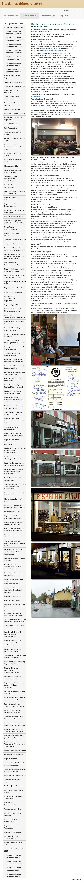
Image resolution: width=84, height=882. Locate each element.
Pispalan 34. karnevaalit (12, 832)
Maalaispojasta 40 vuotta (13, 786)
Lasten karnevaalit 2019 (12, 292)
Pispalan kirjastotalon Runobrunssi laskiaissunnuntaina (11, 670)
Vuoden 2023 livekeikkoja (13, 82)
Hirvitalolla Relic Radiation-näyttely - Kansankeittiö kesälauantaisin (13, 552)
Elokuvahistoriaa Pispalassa (14, 113)
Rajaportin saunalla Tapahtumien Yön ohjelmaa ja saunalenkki (14, 744)
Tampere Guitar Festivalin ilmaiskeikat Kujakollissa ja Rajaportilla (13, 590)
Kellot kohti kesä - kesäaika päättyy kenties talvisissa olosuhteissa (13, 471)
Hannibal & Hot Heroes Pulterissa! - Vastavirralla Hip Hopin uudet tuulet (14, 256)
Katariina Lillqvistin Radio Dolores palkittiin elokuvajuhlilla (13, 634)
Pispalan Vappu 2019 (11, 305)
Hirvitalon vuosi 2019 (11, 166)
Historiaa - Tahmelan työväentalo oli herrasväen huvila (13, 147)
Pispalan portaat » (71, 11)
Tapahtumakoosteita (29, 16)
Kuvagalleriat (63, 16)
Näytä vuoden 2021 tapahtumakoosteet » (14, 58)
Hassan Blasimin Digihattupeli (14, 750)
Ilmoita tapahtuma (48, 16)
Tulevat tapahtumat (11, 16)
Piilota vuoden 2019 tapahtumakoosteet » (14, 70)
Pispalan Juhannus (10, 759)
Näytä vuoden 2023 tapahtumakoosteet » (14, 45)
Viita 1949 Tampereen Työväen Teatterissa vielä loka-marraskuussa (15, 486)
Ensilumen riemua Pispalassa (14, 775)
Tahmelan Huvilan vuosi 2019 (14, 239)
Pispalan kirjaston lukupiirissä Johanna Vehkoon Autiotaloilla (14, 685)
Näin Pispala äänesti (11, 128)
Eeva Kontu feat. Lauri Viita (13, 754)
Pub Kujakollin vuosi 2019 (13, 216)
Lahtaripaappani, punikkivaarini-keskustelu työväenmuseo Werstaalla (13, 613)
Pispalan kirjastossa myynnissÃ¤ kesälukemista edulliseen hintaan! (13, 399)
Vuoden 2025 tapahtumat (13, 27)
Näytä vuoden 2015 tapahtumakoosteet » (14, 875)
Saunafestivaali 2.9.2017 (12, 512)
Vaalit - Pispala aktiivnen (12, 109)
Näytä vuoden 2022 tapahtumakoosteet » (14, 51)
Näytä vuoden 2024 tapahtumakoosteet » (14, 39)
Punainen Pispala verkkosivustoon (55, 51)
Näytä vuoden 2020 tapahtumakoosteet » (14, 64)
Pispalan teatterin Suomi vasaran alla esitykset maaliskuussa (12, 643)
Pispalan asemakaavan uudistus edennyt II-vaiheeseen (12, 442)
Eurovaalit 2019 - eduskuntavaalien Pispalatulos (10, 298)
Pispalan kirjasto (36, 96)
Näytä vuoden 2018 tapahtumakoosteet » (14, 856)
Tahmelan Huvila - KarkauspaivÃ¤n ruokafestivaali (10, 178)
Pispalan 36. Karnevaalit (12, 596)
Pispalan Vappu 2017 (11, 600)
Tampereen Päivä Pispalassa (14, 244)
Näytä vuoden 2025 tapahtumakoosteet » (14, 33)
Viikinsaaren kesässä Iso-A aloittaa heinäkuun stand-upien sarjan (15, 543)
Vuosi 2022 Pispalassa (12, 124)
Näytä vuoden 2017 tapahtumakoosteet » (14, 863)
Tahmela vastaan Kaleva (12, 809)
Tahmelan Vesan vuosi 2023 (14, 86)
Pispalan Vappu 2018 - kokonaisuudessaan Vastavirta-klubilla (15, 421)
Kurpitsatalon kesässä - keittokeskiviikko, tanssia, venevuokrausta (13, 567)
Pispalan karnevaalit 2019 (13, 288)
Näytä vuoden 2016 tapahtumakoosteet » (14, 869)
